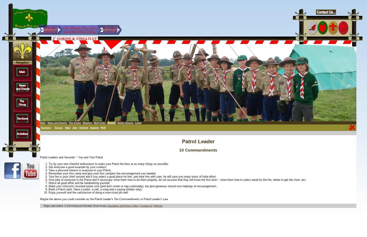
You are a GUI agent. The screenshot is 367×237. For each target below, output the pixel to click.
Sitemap (158, 206)
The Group (75, 123)
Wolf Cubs (100, 123)
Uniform (83, 127)
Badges (94, 127)
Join (74, 127)
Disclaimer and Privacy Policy (123, 206)
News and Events (57, 123)
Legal (138, 123)
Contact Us (146, 206)
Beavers (87, 123)
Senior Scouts (125, 123)
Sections (46, 127)
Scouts (59, 127)
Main (43, 123)
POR (103, 127)
